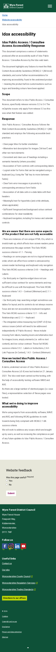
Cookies (5, 616)
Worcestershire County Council (16, 576)
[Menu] (50, 6)
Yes (10, 480)
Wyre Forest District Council (13, 6)
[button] (28, 648)
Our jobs (6, 570)
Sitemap (5, 637)
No (10, 484)
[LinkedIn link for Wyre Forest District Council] (17, 546)
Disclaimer (6, 627)
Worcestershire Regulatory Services (18, 583)
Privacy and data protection (12, 632)
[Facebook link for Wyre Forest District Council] (4, 546)
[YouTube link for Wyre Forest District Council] (23, 546)
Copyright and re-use (9, 622)
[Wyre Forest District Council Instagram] (11, 546)
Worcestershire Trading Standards (17, 589)
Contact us (7, 563)
